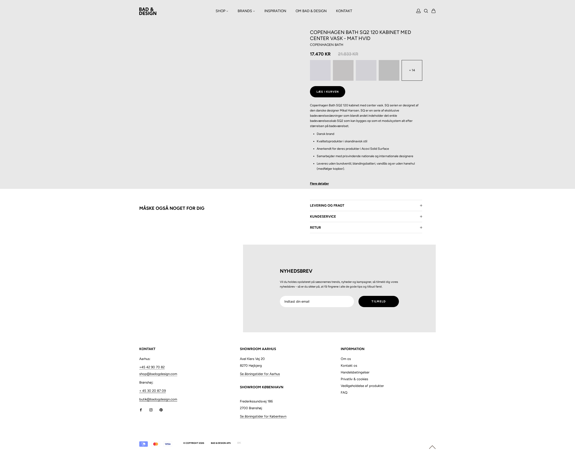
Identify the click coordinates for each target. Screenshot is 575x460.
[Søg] (426, 11)
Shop (221, 11)
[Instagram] (151, 409)
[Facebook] (140, 409)
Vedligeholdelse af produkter (362, 386)
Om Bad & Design (311, 11)
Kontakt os (349, 366)
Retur (315, 228)
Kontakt (344, 11)
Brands (245, 11)
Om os (346, 359)
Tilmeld (379, 301)
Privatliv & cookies (354, 379)
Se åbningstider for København (263, 416)
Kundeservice (323, 216)
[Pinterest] (161, 409)
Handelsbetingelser (355, 372)
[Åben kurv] (433, 11)
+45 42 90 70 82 (152, 367)
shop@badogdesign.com (158, 374)
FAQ (344, 393)
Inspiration (275, 11)
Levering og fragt (327, 205)
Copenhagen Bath (326, 45)
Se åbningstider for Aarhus (260, 374)
